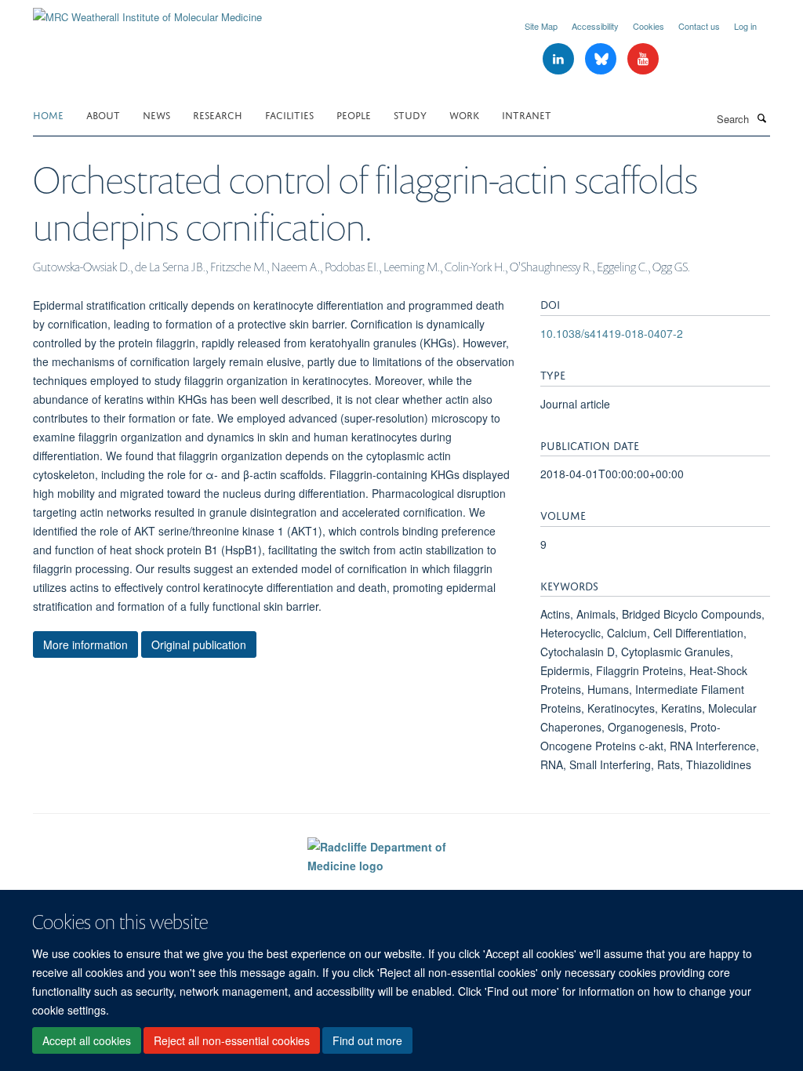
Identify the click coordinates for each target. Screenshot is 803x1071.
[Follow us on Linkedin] (560, 59)
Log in (745, 26)
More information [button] (85, 644)
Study (410, 114)
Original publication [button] (198, 644)
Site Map (541, 26)
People (353, 114)
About (103, 114)
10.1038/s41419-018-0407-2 (611, 333)
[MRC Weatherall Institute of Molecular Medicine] (147, 11)
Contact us (699, 26)
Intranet (526, 114)
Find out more (367, 1040)
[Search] (761, 117)
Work (464, 114)
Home (48, 114)
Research (217, 114)
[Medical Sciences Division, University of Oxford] (148, 887)
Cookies (648, 26)
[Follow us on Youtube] (643, 59)
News (156, 114)
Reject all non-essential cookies (232, 1040)
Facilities (289, 114)
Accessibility (595, 26)
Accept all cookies (86, 1040)
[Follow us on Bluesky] (602, 59)
